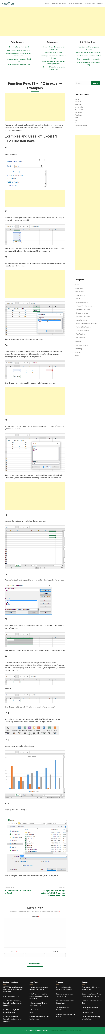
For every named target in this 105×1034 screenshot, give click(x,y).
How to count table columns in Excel (18, 65)
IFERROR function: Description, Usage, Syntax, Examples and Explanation (13, 989)
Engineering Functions (83, 309)
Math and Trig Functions (83, 327)
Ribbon (77, 99)
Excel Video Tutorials (81, 345)
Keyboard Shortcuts (81, 125)
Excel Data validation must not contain (88, 52)
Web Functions (80, 337)
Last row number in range (53, 52)
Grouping (77, 352)
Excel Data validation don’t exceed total (88, 56)
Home (47, 3)
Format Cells (79, 107)
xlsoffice (31, 1031)
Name (14, 952)
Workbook (78, 102)
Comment (35, 917)
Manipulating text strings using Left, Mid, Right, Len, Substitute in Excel (53, 893)
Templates (78, 115)
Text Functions (80, 334)
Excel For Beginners (59, 3)
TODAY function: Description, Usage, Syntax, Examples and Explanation (39, 996)
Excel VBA (78, 342)
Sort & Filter (78, 112)
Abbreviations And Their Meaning (71, 1031)
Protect (77, 123)
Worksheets (78, 104)
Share (77, 120)
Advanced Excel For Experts (94, 3)
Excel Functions (80, 295)
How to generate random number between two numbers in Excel (90, 1010)
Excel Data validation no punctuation (88, 59)
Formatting (78, 349)
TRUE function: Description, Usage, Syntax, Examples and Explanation (12, 1003)
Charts (77, 285)
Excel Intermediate (75, 3)
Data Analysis (79, 288)
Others (77, 356)
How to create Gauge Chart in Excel (18, 50)
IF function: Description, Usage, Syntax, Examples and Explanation (12, 1019)
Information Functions (83, 316)
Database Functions (82, 302)
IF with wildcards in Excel (11, 996)
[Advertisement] (52, 21)
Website (56, 952)
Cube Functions (81, 299)
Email (35, 952)
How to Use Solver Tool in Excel (19, 47)
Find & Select (79, 110)
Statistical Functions (82, 330)
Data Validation (79, 292)
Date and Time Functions (84, 306)
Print (76, 118)
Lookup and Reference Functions (86, 323)
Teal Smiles (54, 1031)
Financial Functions (82, 313)
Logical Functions (81, 320)
